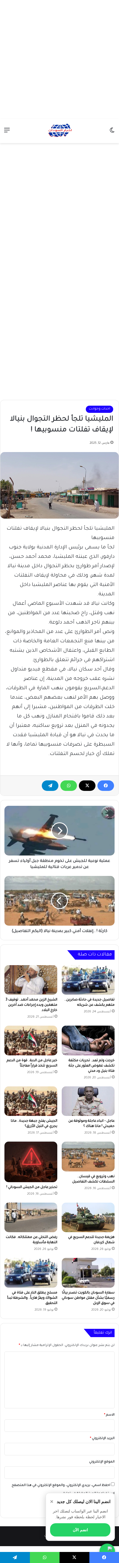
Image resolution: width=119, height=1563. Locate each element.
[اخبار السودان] (59, 131)
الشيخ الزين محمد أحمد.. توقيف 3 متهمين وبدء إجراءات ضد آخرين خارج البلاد (31, 1005)
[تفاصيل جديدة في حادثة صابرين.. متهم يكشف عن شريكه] (88, 980)
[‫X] (87, 785)
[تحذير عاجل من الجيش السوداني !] (30, 1162)
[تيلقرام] (50, 785)
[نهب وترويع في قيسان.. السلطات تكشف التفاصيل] (88, 1156)
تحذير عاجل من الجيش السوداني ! (31, 1187)
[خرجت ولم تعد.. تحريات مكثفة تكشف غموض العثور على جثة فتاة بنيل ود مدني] (88, 1040)
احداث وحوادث (99, 409)
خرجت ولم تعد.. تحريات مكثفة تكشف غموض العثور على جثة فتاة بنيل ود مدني (92, 1066)
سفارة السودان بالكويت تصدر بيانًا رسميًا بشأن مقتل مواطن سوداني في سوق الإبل (88, 1298)
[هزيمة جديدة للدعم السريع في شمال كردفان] (88, 1217)
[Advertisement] (59, 59)
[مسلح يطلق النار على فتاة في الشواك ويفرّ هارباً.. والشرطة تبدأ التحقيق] (30, 1273)
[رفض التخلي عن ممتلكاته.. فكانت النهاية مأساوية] (30, 1217)
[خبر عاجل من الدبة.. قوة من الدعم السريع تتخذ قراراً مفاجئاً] (30, 1040)
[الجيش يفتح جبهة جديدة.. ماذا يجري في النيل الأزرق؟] (30, 1101)
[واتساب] (68, 785)
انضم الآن (80, 1530)
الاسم (109, 1415)
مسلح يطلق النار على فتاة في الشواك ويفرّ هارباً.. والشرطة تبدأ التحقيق (32, 1298)
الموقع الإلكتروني (102, 1462)
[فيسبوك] (105, 785)
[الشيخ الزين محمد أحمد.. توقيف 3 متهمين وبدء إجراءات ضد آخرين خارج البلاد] (30, 980)
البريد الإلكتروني (102, 1438)
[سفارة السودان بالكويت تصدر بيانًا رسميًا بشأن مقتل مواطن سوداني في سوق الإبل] (88, 1273)
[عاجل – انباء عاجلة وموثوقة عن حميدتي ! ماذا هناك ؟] (88, 1101)
